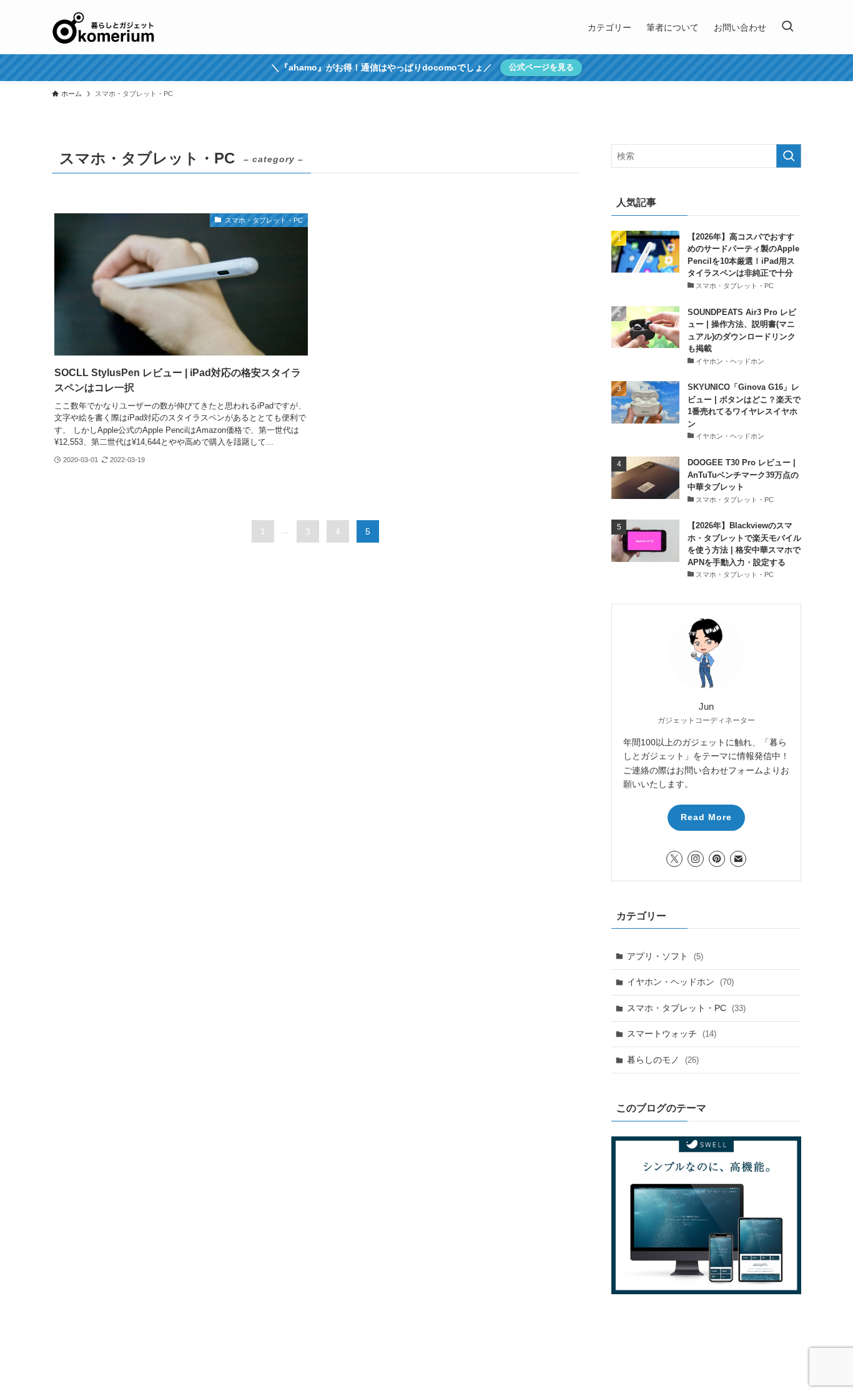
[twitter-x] (674, 859)
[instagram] (696, 859)
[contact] (738, 859)
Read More (706, 817)
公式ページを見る (541, 67)
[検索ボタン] (787, 27)
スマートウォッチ (671, 1033)
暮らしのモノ (663, 1060)
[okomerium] (103, 27)
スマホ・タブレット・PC (686, 1008)
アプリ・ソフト (665, 956)
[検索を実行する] (788, 156)
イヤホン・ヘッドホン (680, 982)
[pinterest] (717, 859)
